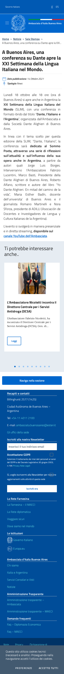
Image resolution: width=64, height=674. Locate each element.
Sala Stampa (32, 39)
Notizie (17, 39)
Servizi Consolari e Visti (20, 579)
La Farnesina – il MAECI (21, 504)
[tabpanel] (32, 313)
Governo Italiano (12, 6)
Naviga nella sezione (32, 380)
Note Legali (25, 465)
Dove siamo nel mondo (20, 526)
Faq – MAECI (14, 631)
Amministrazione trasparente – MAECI (30, 611)
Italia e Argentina (17, 572)
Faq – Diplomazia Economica (24, 624)
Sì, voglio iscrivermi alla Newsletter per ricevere (31, 475)
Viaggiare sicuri (15, 519)
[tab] (15, 366)
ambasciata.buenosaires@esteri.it (36, 425)
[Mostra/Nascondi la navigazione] (7, 23)
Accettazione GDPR (18, 454)
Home (5, 39)
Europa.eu (18, 548)
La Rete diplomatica (19, 512)
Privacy (16, 465)
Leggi (16, 341)
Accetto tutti (48, 668)
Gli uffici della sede (18, 432)
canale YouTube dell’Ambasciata (25, 236)
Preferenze (23, 668)
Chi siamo (12, 565)
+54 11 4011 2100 (22, 418)
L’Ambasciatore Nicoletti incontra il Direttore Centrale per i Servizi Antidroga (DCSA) (31, 307)
